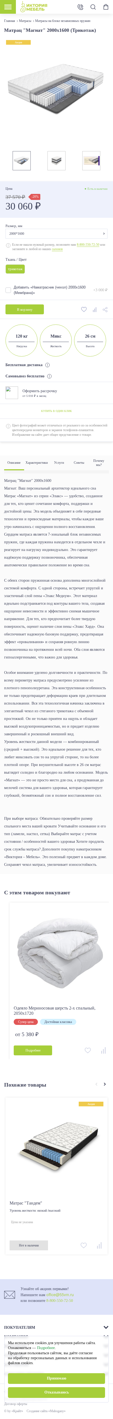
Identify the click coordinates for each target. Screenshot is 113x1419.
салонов (57, 249)
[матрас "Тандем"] (56, 1148)
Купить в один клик (56, 410)
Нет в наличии (29, 1245)
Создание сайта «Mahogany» (46, 1411)
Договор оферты (15, 1404)
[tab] (14, 463)
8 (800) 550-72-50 (80, 7)
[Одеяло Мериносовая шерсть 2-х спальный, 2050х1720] (61, 953)
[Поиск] (93, 7)
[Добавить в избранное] (84, 309)
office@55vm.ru (60, 1294)
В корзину (25, 309)
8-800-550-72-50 (88, 244)
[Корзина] (106, 7)
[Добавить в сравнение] (95, 309)
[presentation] (96, 1085)
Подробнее (46, 1348)
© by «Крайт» (13, 1411)
